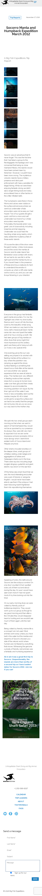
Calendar (21, 794)
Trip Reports (15, 18)
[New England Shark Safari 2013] (21, 723)
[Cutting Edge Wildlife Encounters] (21, 694)
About (21, 801)
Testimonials (21, 805)
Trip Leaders (21, 798)
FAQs (21, 808)
